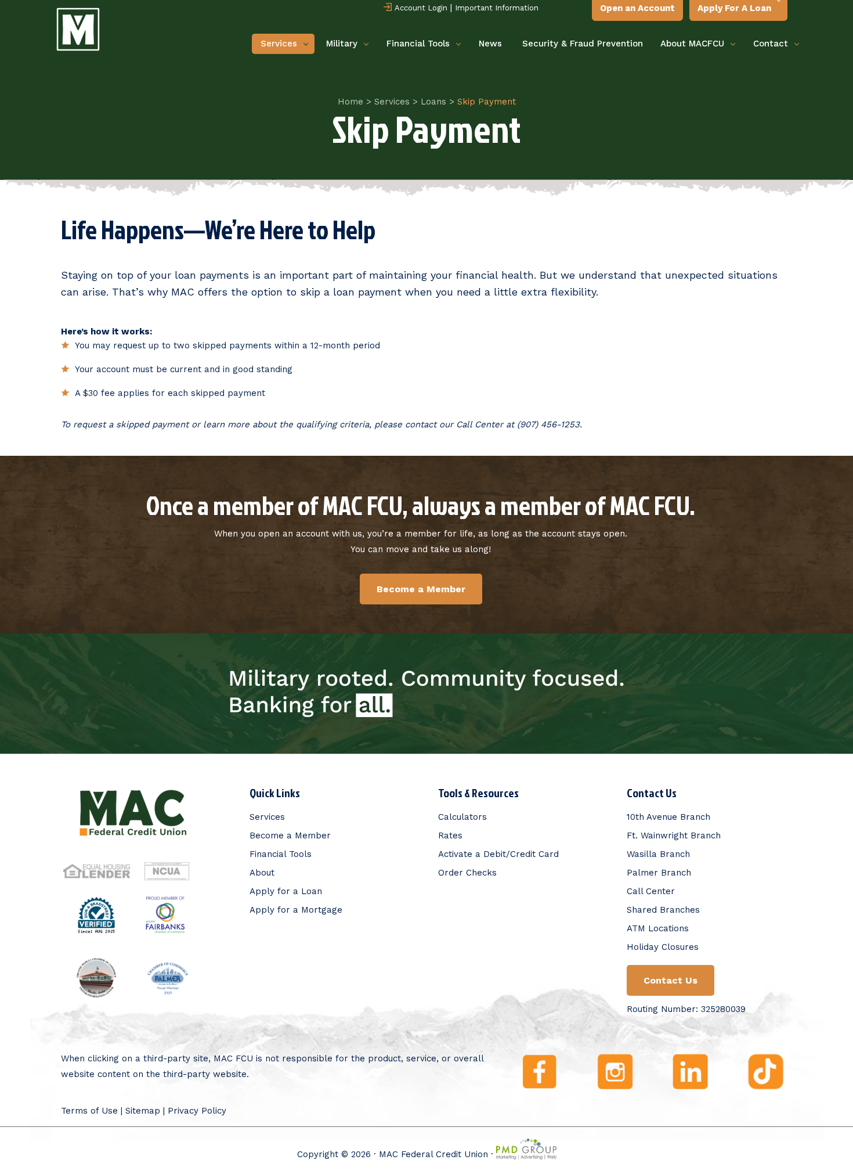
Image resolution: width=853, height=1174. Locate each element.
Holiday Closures (663, 947)
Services (279, 43)
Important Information (496, 7)
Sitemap (142, 1110)
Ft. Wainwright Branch (674, 835)
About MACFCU (692, 43)
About (262, 872)
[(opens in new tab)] (97, 878)
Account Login (421, 7)
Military (341, 43)
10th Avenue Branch (668, 817)
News (490, 43)
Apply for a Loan (286, 891)
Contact (770, 43)
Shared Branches (663, 910)
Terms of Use (89, 1110)
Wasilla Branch (658, 854)
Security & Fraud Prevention (582, 43)
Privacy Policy (197, 1110)
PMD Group (526, 1149)
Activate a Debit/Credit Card (498, 854)
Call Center (651, 891)
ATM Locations (658, 928)
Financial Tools (418, 43)
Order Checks (467, 872)
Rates (450, 835)
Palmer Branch (659, 872)
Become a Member (290, 835)
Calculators (462, 817)
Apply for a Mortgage (296, 910)
